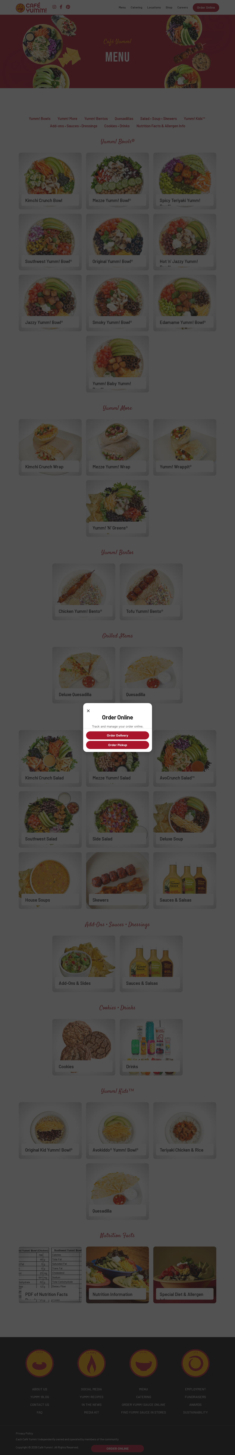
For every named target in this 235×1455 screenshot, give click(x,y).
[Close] (88, 709)
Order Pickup (117, 745)
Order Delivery (117, 735)
